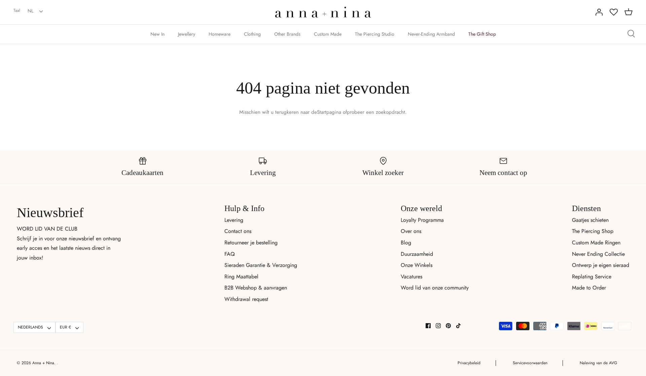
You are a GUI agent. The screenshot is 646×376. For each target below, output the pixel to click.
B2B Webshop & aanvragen (255, 288)
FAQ (229, 254)
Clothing (252, 34)
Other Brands (287, 34)
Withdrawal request (246, 299)
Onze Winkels (416, 265)
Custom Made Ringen (596, 242)
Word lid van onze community (435, 288)
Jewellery (186, 34)
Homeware (219, 34)
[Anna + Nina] (323, 12)
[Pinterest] (448, 325)
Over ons (411, 231)
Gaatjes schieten (590, 220)
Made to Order (589, 288)
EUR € (65, 327)
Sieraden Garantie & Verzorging (260, 265)
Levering (233, 220)
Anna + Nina (43, 363)
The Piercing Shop (592, 231)
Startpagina (329, 112)
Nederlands (30, 327)
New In (157, 34)
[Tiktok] (458, 325)
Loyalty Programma (422, 220)
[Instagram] (438, 325)
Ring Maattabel (241, 276)
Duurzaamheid (417, 254)
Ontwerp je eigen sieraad (600, 265)
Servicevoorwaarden (530, 363)
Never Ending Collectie (598, 254)
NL (30, 10)
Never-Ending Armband (431, 34)
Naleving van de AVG (598, 363)
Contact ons (237, 231)
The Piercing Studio (374, 34)
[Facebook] (428, 325)
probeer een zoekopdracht (376, 112)
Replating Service (591, 276)
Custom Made (328, 34)
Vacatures (411, 276)
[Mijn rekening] (599, 12)
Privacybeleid (469, 363)
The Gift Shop (482, 34)
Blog (406, 242)
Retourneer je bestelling (251, 242)
